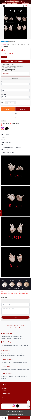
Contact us (4, 388)
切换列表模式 (16, 78)
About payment (5, 391)
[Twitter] (18, 406)
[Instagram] (13, 406)
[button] (6, 103)
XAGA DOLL (4, 45)
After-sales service (6, 393)
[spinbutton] (10, 103)
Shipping (4, 390)
